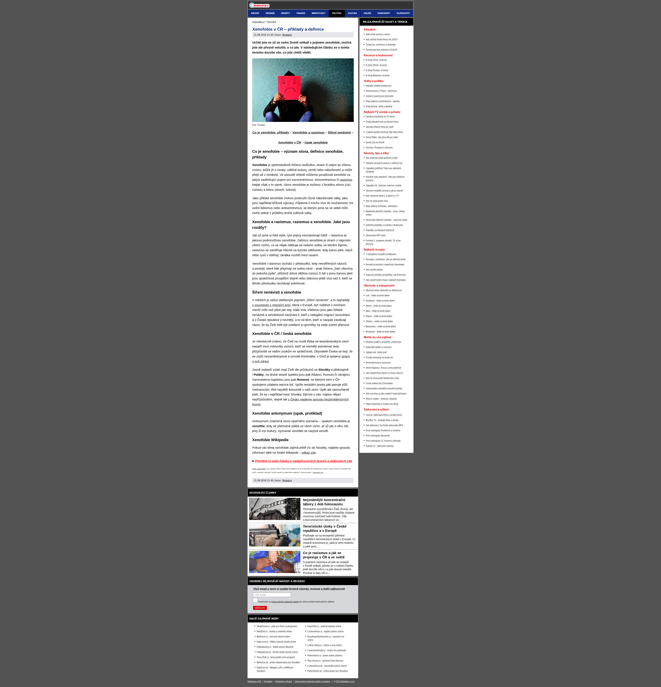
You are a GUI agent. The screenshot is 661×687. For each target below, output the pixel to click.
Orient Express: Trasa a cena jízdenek (383, 368)
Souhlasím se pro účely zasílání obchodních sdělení (296, 602)
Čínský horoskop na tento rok (379, 357)
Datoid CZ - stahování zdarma (380, 446)
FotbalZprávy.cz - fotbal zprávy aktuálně (275, 647)
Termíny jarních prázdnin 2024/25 (381, 50)
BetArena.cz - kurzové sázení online (273, 636)
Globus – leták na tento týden (379, 321)
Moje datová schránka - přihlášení (381, 206)
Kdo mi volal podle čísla (377, 201)
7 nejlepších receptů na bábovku (381, 254)
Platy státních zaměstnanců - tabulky (383, 101)
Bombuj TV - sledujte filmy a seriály (382, 420)
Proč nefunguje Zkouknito (378, 435)
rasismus (346, 179)
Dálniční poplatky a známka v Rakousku (384, 225)
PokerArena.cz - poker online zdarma (324, 655)
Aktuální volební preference (378, 86)
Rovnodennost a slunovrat (378, 362)
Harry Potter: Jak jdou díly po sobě (382, 137)
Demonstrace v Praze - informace (381, 91)
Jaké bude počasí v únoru (378, 34)
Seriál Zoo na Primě (375, 142)
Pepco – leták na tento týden (379, 316)
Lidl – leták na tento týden (378, 295)
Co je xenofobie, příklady (270, 132)
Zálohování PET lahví (376, 235)
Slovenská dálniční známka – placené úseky (386, 220)
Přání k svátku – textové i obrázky (381, 399)
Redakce (287, 34)
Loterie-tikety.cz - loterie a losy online (324, 645)
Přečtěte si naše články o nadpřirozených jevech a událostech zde (303, 461)
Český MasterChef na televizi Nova (382, 122)
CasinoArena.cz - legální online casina (325, 631)
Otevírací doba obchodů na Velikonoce (384, 290)
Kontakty (268, 681)
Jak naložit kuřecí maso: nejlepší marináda (386, 280)
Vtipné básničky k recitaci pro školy (382, 404)
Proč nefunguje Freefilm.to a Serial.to (383, 430)
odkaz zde (309, 452)
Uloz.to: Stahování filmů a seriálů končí (384, 415)
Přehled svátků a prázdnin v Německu (383, 342)
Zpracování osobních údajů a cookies (312, 681)
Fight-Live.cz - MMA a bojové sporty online (276, 642)
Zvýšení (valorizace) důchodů (379, 96)
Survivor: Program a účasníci (379, 147)
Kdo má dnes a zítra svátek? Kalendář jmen (386, 393)
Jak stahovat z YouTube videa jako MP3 (384, 425)
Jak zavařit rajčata (374, 269)
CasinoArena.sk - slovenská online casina (327, 666)
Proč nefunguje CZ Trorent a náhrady (383, 441)
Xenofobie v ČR (289, 142)
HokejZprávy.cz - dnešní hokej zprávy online (277, 652)
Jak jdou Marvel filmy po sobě (380, 127)
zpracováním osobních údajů (284, 602)
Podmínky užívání (283, 681)
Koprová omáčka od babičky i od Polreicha (386, 275)
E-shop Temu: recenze (376, 60)
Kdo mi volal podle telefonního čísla (382, 378)
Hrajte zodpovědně (259, 469)
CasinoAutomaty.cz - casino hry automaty (326, 650)
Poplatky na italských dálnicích (380, 230)
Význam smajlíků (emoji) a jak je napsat (384, 190)
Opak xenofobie (316, 142)
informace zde (318, 472)
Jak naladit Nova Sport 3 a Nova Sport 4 (384, 373)
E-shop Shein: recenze (376, 65)
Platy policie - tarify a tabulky (379, 106)
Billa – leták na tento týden (378, 311)
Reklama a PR (254, 681)
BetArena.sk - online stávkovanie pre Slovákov (278, 662)
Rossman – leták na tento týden (380, 331)
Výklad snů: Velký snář (376, 352)
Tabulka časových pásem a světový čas (384, 163)
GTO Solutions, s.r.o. (345, 681)
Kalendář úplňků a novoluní (379, 347)
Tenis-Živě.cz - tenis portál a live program (276, 657)
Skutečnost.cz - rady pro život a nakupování (277, 626)
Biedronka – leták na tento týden (381, 326)
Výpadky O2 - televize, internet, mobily (383, 185)
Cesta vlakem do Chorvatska (379, 383)
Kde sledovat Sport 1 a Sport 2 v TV (382, 196)
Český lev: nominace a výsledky (381, 44)
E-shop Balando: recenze (378, 75)
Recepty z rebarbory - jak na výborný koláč (386, 259)
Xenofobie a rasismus (308, 132)
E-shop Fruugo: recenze (377, 70)
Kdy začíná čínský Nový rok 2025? (382, 39)
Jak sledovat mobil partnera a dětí (381, 158)
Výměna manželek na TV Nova (380, 116)
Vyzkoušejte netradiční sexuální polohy (384, 388)
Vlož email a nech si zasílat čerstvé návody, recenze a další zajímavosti (299, 588)
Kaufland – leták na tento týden (380, 300)
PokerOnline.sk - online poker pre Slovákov (327, 671)
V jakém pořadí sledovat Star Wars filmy (384, 132)
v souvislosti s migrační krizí (271, 305)
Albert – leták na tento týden (379, 306)
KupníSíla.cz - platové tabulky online (324, 626)
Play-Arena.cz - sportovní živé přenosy (325, 660)
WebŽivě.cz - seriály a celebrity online (274, 631)
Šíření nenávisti (339, 132)
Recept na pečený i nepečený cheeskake (385, 264)
